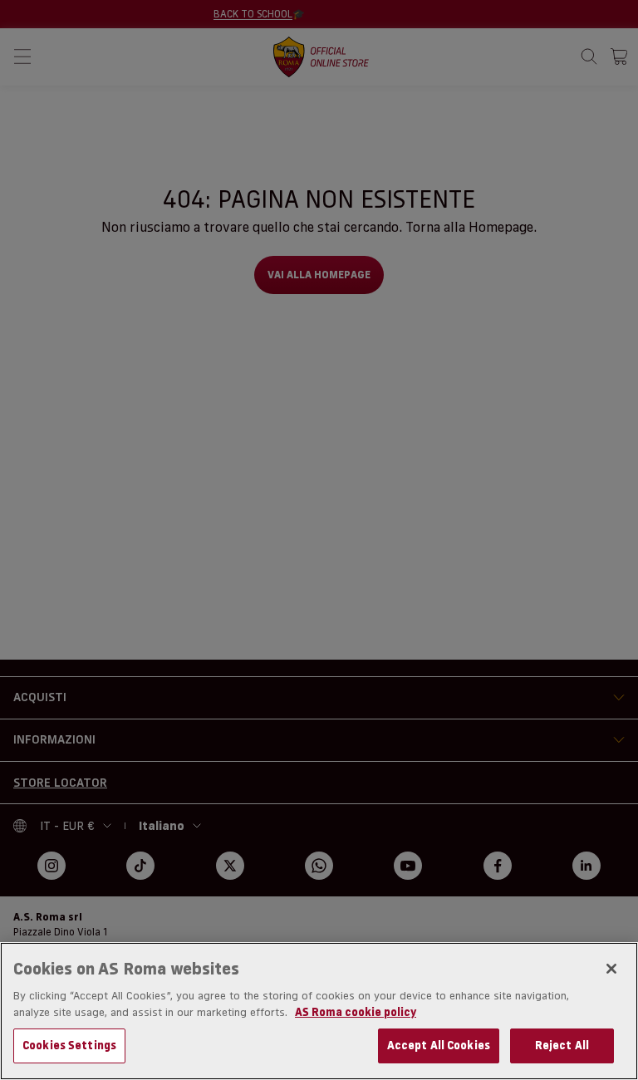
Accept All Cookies (438, 1045)
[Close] (611, 968)
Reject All (562, 1045)
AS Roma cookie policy (355, 1012)
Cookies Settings (69, 1045)
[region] (319, 1011)
